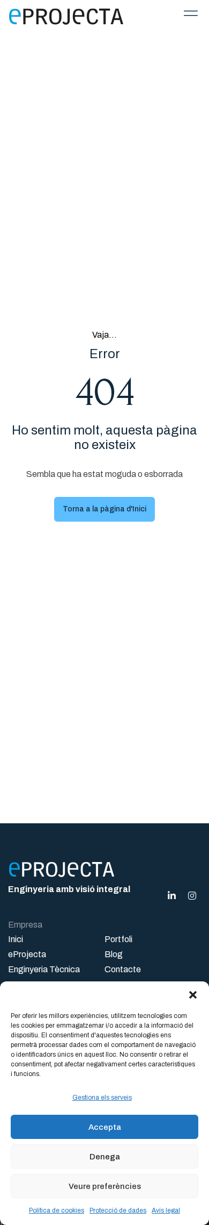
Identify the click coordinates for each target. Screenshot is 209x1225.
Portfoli (118, 939)
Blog (113, 954)
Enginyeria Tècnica (44, 969)
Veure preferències (105, 1186)
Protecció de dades (117, 1210)
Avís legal (166, 1210)
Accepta (104, 1127)
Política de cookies (56, 1210)
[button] (193, 994)
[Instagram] (192, 895)
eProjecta (27, 954)
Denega (104, 1156)
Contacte (122, 969)
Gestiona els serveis (102, 1097)
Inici (15, 939)
